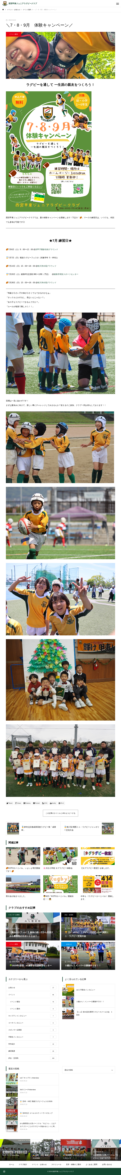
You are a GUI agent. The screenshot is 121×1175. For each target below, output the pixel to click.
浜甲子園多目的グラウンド (46, 249)
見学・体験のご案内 (73, 1164)
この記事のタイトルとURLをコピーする (60, 813)
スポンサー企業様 (14, 915)
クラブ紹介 (23, 1164)
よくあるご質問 (91, 1164)
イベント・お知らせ (39, 1164)
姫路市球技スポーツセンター (66, 274)
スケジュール (56, 1164)
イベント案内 (13, 34)
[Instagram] (4, 1171)
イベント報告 (13, 944)
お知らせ (69, 944)
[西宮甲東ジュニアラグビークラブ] (4, 3)
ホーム (11, 1164)
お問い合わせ (107, 1164)
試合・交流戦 (69, 915)
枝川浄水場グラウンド (46, 266)
